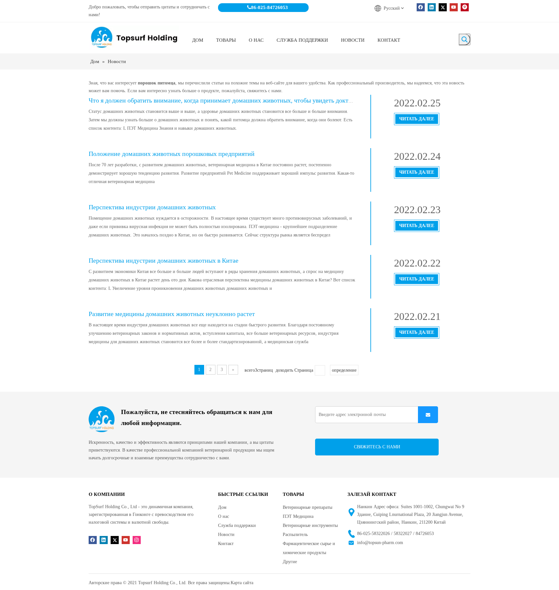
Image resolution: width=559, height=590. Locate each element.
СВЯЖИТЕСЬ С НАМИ (377, 446)
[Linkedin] (432, 7)
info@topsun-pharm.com (380, 542)
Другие (290, 561)
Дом (222, 507)
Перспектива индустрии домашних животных (152, 207)
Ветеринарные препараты (307, 507)
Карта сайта (242, 582)
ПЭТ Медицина (298, 516)
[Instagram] (137, 540)
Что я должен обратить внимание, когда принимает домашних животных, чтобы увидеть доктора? (225, 100)
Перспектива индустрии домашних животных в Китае (163, 260)
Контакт (226, 543)
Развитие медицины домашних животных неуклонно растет (172, 313)
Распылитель (295, 534)
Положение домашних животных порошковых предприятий (172, 153)
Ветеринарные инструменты (310, 525)
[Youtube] (454, 7)
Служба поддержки (237, 525)
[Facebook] (421, 7)
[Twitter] (443, 7)
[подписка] (428, 414)
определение (344, 370)
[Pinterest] (465, 7)
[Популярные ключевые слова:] (464, 39)
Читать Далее (416, 118)
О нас (223, 516)
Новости (226, 534)
